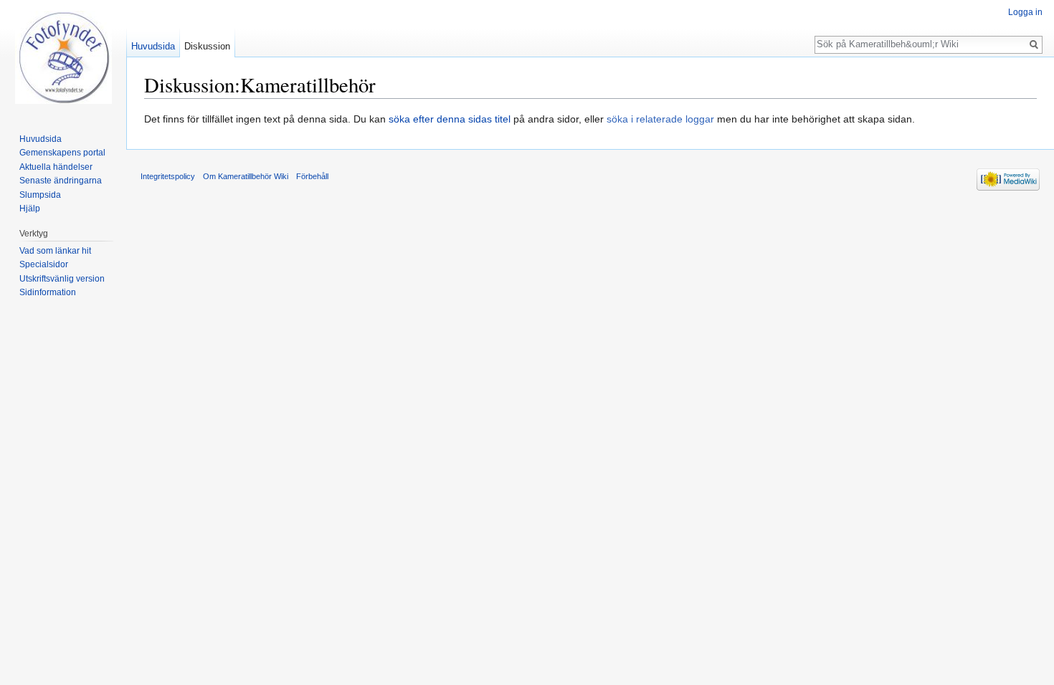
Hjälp (29, 208)
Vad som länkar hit (55, 251)
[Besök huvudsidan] (63, 57)
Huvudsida (153, 46)
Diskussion (207, 46)
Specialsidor (43, 264)
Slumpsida (40, 195)
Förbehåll (312, 176)
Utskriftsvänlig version (62, 279)
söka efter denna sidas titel (450, 119)
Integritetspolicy (168, 176)
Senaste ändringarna (60, 181)
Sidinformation (47, 292)
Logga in (1025, 12)
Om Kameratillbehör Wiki (245, 176)
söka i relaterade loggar (660, 119)
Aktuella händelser (55, 167)
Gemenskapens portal (62, 153)
